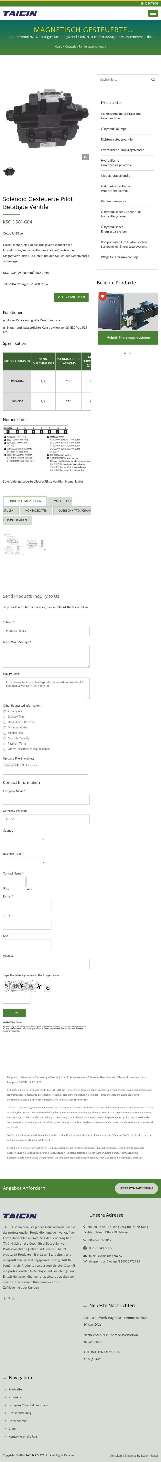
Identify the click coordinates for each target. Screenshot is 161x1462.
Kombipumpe (112, 1153)
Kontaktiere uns (134, 1158)
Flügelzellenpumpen (106, 1148)
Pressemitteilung (19, 1413)
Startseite (15, 1389)
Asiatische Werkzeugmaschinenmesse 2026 (115, 1318)
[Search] (153, 79)
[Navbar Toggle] (153, 13)
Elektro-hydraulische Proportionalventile (115, 188)
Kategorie (70, 46)
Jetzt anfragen (73, 297)
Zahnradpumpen (86, 1148)
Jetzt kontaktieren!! (136, 1188)
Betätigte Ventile (15, 1158)
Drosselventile (46, 1158)
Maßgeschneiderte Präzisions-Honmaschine (121, 116)
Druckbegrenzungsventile (131, 1148)
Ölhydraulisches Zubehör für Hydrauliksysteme (121, 214)
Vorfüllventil (31, 1158)
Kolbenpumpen (96, 1153)
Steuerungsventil (57, 1153)
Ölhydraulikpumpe (113, 129)
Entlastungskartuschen (92, 1158)
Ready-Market (149, 1456)
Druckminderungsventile (67, 1158)
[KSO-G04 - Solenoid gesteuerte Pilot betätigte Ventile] (14, 544)
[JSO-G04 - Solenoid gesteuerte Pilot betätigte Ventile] (36, 544)
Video (12, 1428)
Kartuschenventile (113, 201)
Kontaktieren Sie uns (23, 1436)
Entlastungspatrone (77, 1153)
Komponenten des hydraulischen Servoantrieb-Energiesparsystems (124, 244)
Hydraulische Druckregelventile (122, 150)
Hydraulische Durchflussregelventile (116, 163)
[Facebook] (5, 1298)
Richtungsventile (129, 1153)
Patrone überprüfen (37, 1153)
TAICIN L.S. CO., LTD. (38, 1455)
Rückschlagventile (16, 1153)
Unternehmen (17, 1420)
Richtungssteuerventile (92, 46)
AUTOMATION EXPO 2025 (101, 1352)
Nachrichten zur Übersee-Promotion (110, 1335)
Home (58, 46)
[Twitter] (9, 1298)
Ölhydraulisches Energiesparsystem (114, 229)
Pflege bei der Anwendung (119, 257)
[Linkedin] (14, 1298)
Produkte (14, 1397)
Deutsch (151, 3)
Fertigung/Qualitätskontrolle (28, 1405)
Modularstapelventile (115, 175)
